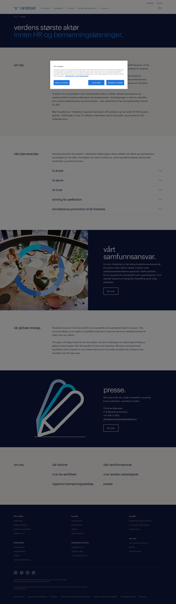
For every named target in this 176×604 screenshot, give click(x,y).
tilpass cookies (61, 82)
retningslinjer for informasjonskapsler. (77, 76)
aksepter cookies (115, 82)
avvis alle (96, 82)
